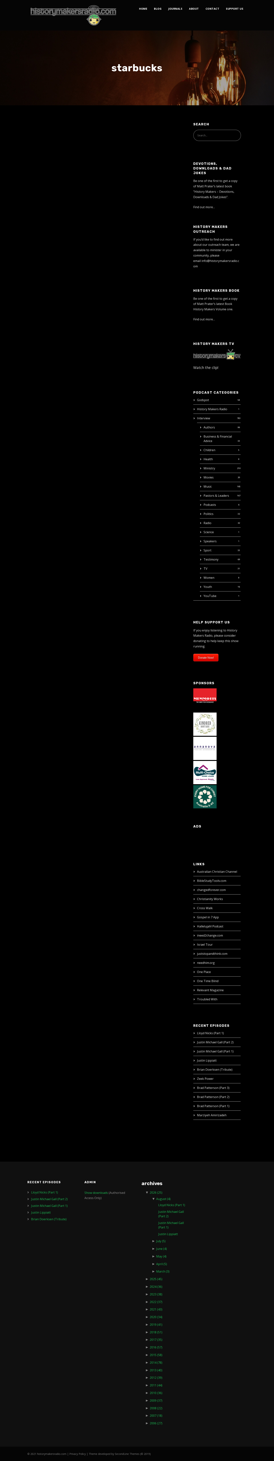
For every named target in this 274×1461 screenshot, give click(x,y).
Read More (40, 210)
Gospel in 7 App (208, 917)
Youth (208, 587)
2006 (156, 1423)
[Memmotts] (205, 700)
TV (205, 569)
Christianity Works (210, 899)
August (163, 1199)
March (162, 1271)
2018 (156, 1332)
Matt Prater (62, 139)
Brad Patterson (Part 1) (213, 1106)
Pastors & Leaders (216, 496)
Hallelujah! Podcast (210, 926)
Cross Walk (205, 908)
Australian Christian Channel (217, 872)
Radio (207, 523)
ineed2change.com (210, 935)
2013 (156, 1370)
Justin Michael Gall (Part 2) (215, 1042)
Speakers (210, 541)
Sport (207, 550)
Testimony (211, 559)
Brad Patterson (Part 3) (213, 1088)
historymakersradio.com (51, 1454)
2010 (156, 1393)
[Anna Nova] (205, 748)
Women (209, 578)
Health (208, 459)
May (161, 1256)
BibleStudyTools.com (211, 881)
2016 (156, 1347)
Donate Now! (206, 657)
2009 (156, 1400)
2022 (156, 1302)
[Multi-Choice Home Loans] (205, 772)
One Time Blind (207, 981)
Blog (157, 8)
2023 (156, 1294)
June (161, 1249)
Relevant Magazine (210, 990)
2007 (156, 1416)
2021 (156, 1309)
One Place (204, 972)
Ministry (209, 468)
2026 (156, 1192)
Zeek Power (205, 1079)
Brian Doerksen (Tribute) (214, 1070)
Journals (175, 8)
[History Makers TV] (217, 354)
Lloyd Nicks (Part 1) (210, 1033)
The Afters (46, 131)
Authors (209, 427)
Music (208, 486)
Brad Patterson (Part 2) (213, 1097)
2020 (156, 1317)
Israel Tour (205, 944)
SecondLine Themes (127, 1454)
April (161, 1264)
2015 (156, 1355)
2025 (156, 1279)
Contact (212, 8)
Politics (208, 514)
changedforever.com (211, 890)
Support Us (234, 8)
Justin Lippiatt (207, 1060)
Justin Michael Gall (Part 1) (215, 1051)
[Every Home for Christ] (205, 796)
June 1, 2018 (40, 139)
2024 (156, 1287)
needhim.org (206, 963)
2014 (156, 1363)
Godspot (203, 400)
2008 (156, 1408)
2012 (156, 1378)
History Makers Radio (212, 409)
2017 (156, 1340)
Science (209, 532)
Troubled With (207, 999)
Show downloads (96, 1193)
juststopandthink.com (212, 954)
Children (209, 450)
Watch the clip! (205, 367)
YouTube (210, 596)
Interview (203, 418)
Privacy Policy (77, 1454)
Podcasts (210, 505)
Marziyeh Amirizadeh (211, 1115)
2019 (156, 1325)
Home (143, 8)
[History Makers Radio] (73, 15)
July (161, 1241)
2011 (156, 1385)
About (194, 8)
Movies (209, 477)
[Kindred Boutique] (205, 724)
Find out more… (204, 207)
